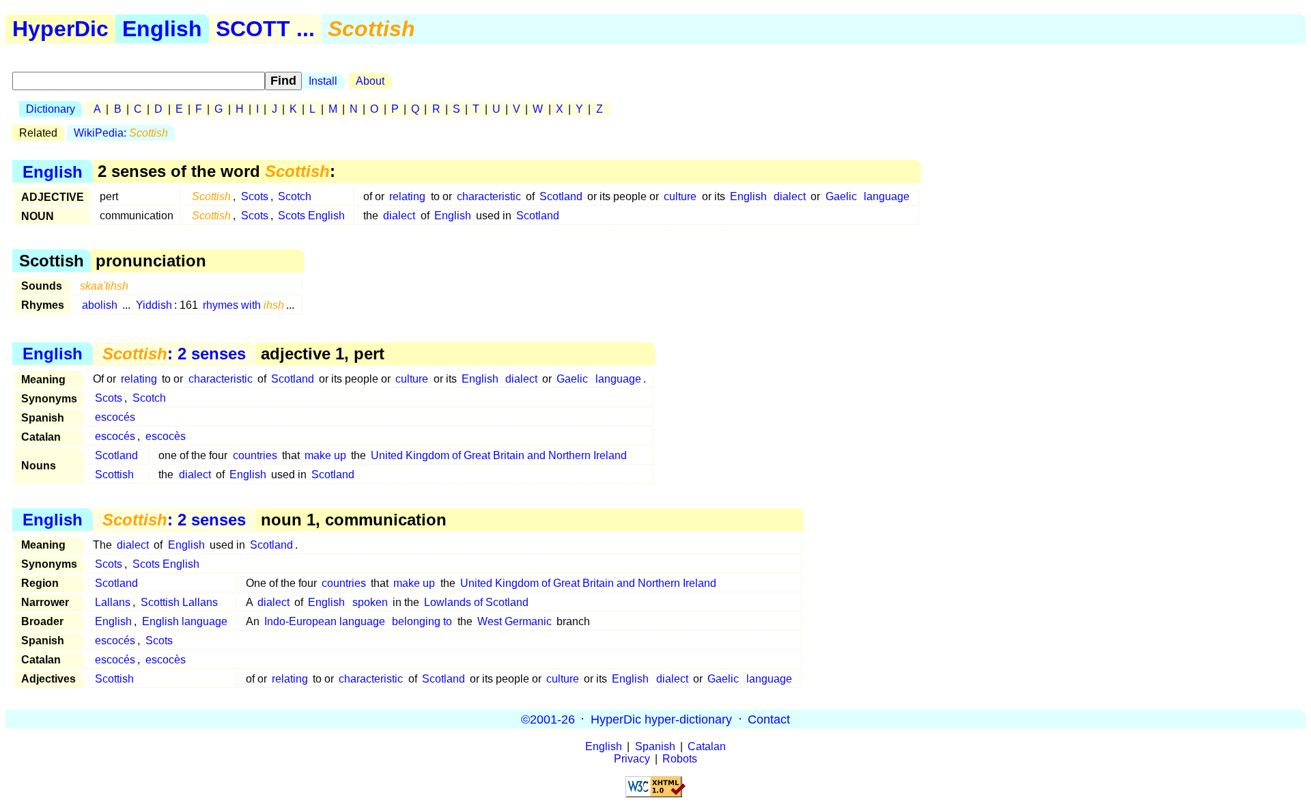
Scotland (560, 196)
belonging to (422, 621)
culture (680, 196)
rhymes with (243, 305)
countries (255, 455)
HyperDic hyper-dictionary (661, 719)
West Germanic (514, 621)
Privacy (632, 759)
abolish (99, 305)
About (370, 81)
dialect (790, 196)
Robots (679, 759)
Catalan (707, 746)
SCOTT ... (265, 28)
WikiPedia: (121, 133)
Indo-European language (324, 621)
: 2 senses (174, 353)
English (162, 28)
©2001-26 (548, 719)
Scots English (311, 215)
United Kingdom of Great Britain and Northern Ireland (499, 455)
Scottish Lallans (179, 602)
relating (407, 196)
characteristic (489, 196)
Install (323, 81)
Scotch (294, 196)
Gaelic (841, 196)
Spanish (655, 746)
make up (325, 455)
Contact (769, 719)
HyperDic (60, 28)
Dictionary (50, 109)
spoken (370, 602)
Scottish (114, 474)
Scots (254, 196)
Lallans (112, 602)
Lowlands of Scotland (476, 602)
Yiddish (154, 305)
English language (184, 621)
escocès (165, 436)
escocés (115, 417)
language (887, 196)
